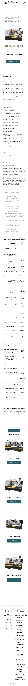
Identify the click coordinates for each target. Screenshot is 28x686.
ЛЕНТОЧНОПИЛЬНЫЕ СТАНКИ (20, 616)
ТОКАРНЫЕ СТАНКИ (19, 655)
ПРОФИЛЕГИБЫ (19, 639)
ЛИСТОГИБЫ (19, 629)
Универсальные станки (10, 20)
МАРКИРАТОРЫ (19, 674)
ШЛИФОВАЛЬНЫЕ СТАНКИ (20, 665)
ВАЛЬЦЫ (19, 632)
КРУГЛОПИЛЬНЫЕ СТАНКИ (20, 621)
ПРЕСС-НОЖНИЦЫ (19, 643)
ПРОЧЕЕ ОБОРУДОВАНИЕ (20, 678)
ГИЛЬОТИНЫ (19, 626)
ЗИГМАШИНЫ (20, 636)
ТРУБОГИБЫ (19, 647)
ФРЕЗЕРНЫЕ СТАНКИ (19, 660)
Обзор (6, 17)
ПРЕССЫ (19, 651)
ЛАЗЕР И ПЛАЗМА (19, 670)
